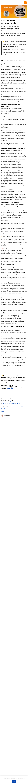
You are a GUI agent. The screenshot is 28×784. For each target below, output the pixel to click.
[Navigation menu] (25, 2)
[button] (6, 47)
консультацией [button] (11, 383)
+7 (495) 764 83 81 (15, 52)
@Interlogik (10, 388)
